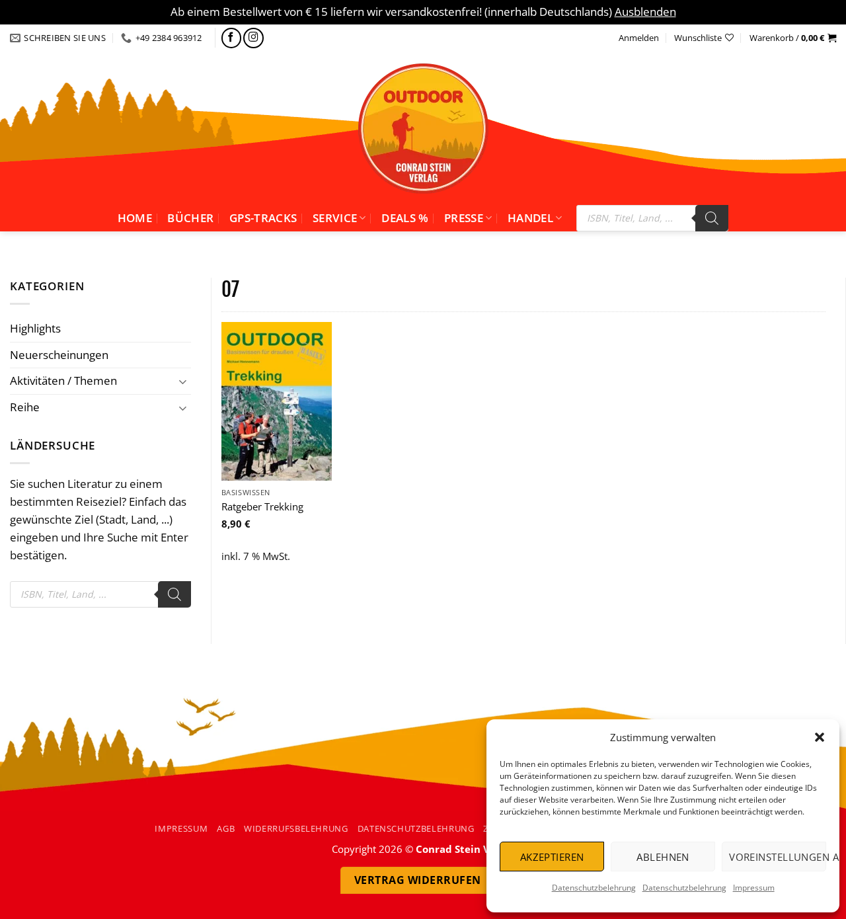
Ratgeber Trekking (262, 506)
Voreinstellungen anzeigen (777, 856)
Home (135, 217)
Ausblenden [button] (645, 11)
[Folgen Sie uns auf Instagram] (253, 38)
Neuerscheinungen (59, 354)
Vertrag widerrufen (417, 880)
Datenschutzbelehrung (594, 887)
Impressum (754, 887)
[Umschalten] (183, 381)
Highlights (35, 328)
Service (335, 217)
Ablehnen (662, 856)
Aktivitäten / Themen (63, 380)
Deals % (404, 217)
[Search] (711, 218)
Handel (530, 217)
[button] (819, 737)
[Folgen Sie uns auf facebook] (231, 38)
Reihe (25, 407)
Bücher (190, 217)
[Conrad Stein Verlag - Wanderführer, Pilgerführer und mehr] (423, 128)
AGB (226, 828)
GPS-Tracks (263, 217)
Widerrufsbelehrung (296, 828)
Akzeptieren (552, 856)
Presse (463, 217)
